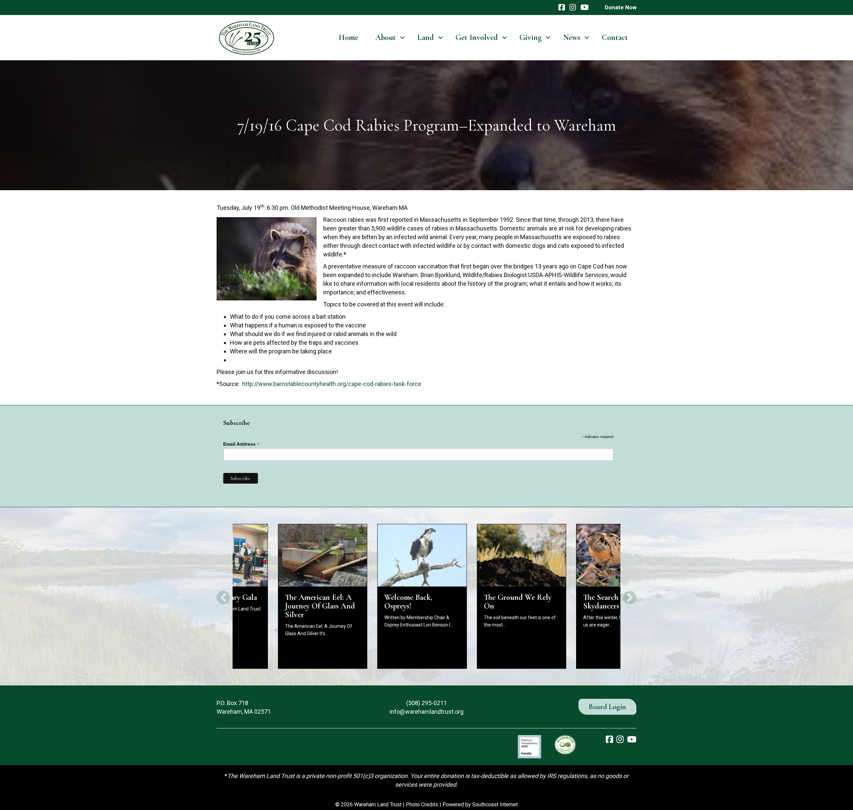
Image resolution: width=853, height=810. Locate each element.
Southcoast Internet (495, 804)
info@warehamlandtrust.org (426, 711)
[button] (402, 37)
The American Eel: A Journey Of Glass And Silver (275, 606)
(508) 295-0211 (426, 702)
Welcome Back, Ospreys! (363, 602)
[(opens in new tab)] (529, 746)
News (571, 37)
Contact (615, 37)
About (385, 37)
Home (348, 37)
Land (426, 37)
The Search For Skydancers (562, 602)
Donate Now (620, 7)
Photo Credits (422, 804)
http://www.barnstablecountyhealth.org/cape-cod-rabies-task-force (331, 383)
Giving (530, 37)
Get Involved (476, 37)
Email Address (241, 444)
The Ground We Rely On (472, 602)
